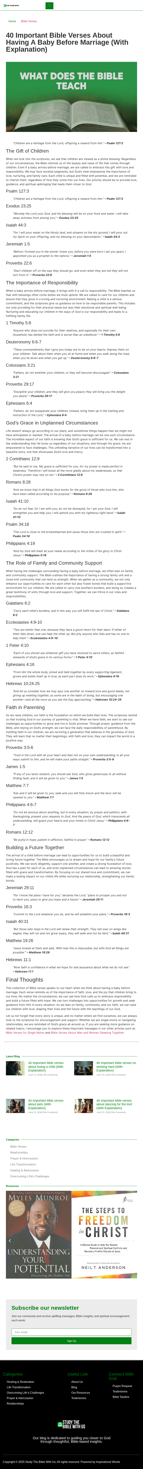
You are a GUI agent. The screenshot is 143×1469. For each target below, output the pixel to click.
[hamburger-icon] (49, 5)
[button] (10, 1241)
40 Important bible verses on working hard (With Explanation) (116, 1066)
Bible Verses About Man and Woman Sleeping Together (87, 1032)
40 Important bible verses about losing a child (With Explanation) (45, 1066)
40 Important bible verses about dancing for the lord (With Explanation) (114, 1104)
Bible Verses (29, 21)
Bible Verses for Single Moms (25, 1032)
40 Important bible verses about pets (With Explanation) (45, 1104)
